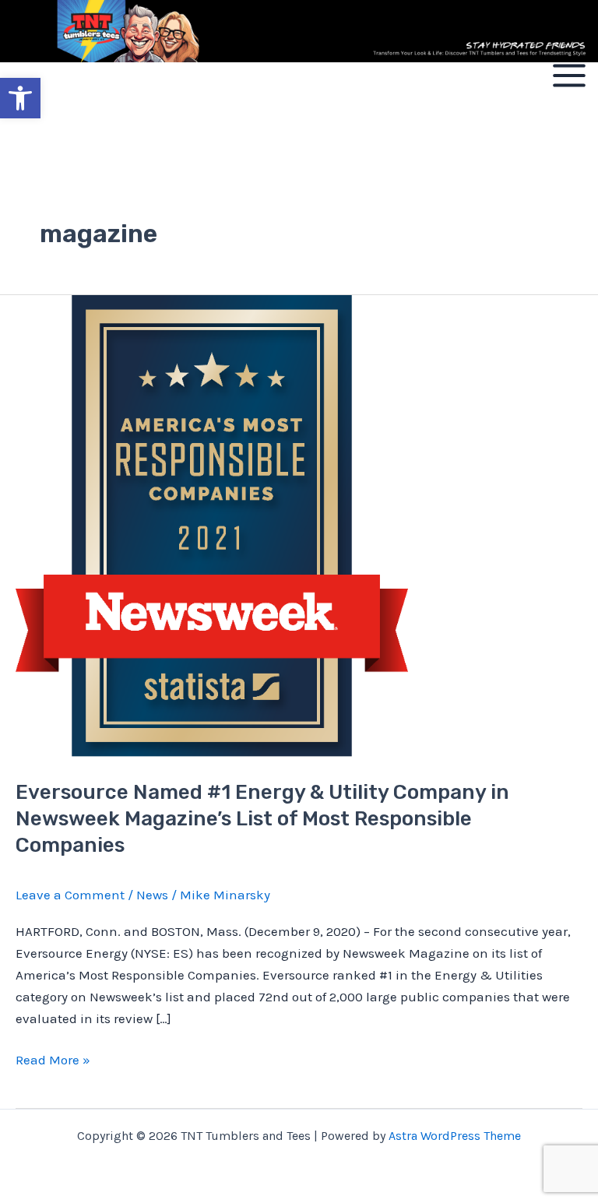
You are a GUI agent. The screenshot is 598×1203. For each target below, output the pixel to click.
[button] (20, 98)
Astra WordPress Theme (455, 1135)
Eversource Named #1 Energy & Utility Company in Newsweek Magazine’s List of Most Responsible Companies (262, 818)
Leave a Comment (70, 894)
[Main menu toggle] (569, 75)
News (152, 894)
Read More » (53, 1058)
